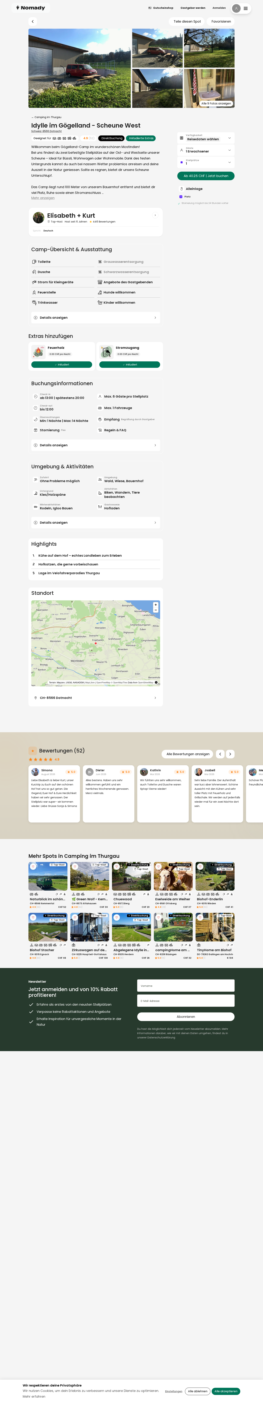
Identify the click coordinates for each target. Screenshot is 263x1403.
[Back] (32, 21)
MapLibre (90, 682)
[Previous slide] (220, 754)
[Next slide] (230, 754)
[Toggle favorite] (33, 866)
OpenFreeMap (103, 682)
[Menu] (241, 8)
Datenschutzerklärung (161, 1037)
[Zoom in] (155, 604)
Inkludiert (63, 364)
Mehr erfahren (34, 1396)
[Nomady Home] (30, 7)
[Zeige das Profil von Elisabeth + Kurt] (155, 215)
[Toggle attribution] (156, 682)
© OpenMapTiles (119, 682)
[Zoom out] (155, 610)
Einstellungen (173, 1391)
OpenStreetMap (145, 682)
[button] (95, 643)
